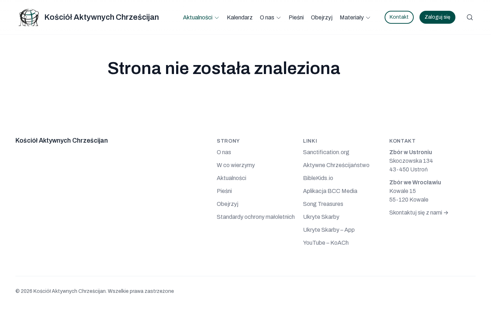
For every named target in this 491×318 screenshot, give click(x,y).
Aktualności (197, 17)
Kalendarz (240, 17)
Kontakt (399, 17)
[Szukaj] (470, 17)
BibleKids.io (318, 178)
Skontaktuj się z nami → (419, 212)
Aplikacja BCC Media (330, 191)
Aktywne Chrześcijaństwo (336, 165)
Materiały (352, 17)
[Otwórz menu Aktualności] (217, 17)
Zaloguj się (437, 17)
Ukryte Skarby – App (329, 230)
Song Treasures (323, 204)
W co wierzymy (236, 165)
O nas (267, 17)
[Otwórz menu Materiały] (368, 17)
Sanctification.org (326, 152)
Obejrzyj (321, 17)
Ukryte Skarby (321, 217)
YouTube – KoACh (326, 243)
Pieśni (296, 17)
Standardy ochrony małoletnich (256, 217)
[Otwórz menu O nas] (278, 17)
